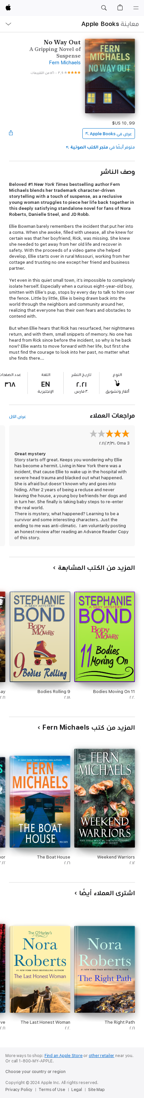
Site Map (96, 1089)
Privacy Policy (18, 1089)
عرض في (111, 134)
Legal (76, 1089)
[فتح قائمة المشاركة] (11, 133)
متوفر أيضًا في (102, 147)
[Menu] (136, 8)
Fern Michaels (65, 62)
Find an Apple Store (64, 1055)
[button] (104, 8)
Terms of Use (52, 1089)
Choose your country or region (35, 1071)
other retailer (101, 1055)
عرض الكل (17, 416)
